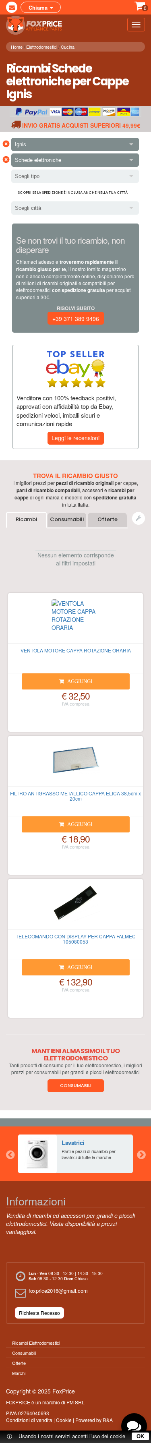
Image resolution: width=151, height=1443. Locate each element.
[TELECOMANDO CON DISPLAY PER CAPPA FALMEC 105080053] (75, 907)
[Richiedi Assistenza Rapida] (138, 518)
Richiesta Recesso (39, 1312)
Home (17, 46)
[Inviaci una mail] (11, 7)
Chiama (39, 7)
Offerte (107, 519)
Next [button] (141, 1154)
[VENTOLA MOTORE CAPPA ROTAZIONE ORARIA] (75, 621)
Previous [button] (10, 1154)
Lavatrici (73, 1142)
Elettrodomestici (41, 46)
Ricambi (26, 519)
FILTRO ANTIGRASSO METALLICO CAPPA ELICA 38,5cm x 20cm (75, 796)
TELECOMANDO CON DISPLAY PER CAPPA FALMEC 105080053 (76, 939)
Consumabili (67, 519)
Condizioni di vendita (29, 1419)
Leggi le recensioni (75, 438)
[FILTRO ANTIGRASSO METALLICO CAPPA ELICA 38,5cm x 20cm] (75, 764)
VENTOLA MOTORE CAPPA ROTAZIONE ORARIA (76, 650)
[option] (75, 1154)
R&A (108, 1419)
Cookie (64, 1419)
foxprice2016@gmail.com (58, 1290)
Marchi (18, 1373)
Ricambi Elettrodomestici (36, 1342)
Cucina (67, 46)
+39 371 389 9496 (75, 319)
